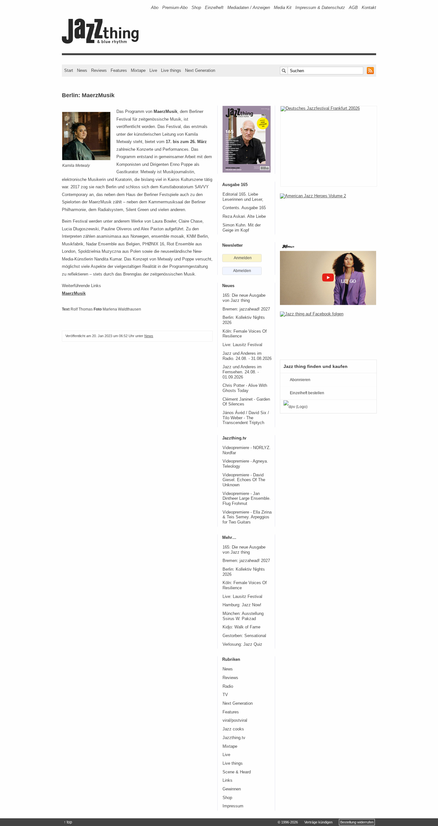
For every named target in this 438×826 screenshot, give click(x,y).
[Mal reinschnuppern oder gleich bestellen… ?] (328, 214)
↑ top (68, 822)
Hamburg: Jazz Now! (242, 605)
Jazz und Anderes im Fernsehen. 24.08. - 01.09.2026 (242, 372)
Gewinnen (232, 789)
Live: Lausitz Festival (242, 345)
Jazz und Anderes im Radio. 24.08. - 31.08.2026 (247, 356)
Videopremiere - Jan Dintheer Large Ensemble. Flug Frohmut (247, 498)
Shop (196, 7)
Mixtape (138, 70)
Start (68, 70)
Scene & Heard (237, 772)
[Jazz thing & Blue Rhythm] (102, 42)
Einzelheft (214, 7)
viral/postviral (235, 720)
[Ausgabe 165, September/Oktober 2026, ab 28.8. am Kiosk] (246, 139)
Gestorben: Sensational (244, 636)
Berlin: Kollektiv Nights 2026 (244, 320)
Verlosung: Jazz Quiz (242, 644)
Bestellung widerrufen (357, 822)
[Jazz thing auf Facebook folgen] (328, 332)
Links (227, 780)
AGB (353, 7)
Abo (154, 7)
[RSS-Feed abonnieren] (370, 70)
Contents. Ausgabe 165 (244, 208)
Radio (228, 686)
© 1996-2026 (288, 822)
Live (153, 70)
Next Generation (200, 70)
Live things (171, 70)
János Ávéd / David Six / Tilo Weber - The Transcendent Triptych (246, 418)
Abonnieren (300, 380)
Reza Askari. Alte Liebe (244, 216)
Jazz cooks (233, 729)
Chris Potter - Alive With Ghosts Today (245, 388)
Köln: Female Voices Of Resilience (245, 334)
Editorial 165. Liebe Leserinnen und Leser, (243, 197)
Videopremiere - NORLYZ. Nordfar (247, 450)
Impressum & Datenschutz (320, 7)
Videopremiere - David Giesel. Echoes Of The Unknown (244, 480)
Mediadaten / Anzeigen (248, 7)
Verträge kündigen (318, 822)
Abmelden (242, 270)
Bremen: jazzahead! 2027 (246, 309)
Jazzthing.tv (234, 738)
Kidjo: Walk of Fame (241, 627)
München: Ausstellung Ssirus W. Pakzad (243, 616)
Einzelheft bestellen (307, 393)
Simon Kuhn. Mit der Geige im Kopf (242, 228)
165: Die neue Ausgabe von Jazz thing (244, 298)
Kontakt (369, 7)
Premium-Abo (175, 7)
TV (225, 695)
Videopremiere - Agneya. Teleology (245, 464)
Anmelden (243, 258)
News (82, 70)
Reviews (99, 70)
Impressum (233, 806)
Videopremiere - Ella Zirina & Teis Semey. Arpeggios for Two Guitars (247, 517)
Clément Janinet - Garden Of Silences (246, 402)
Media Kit (282, 7)
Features (119, 70)
